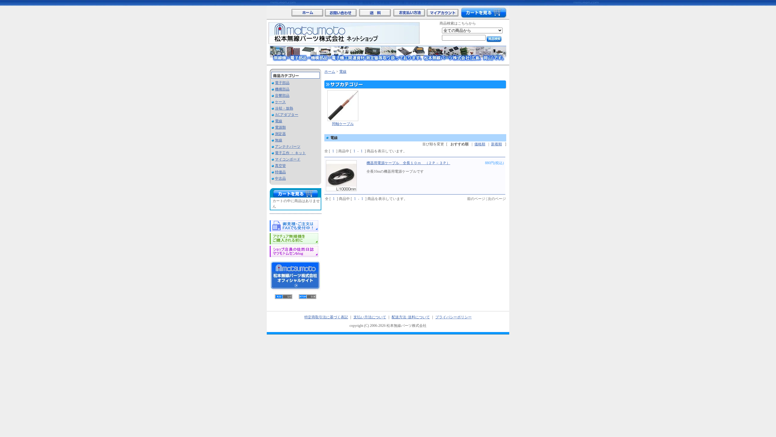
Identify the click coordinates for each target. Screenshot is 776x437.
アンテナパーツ (287, 146)
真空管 (280, 166)
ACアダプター (286, 115)
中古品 (280, 178)
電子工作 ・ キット (290, 153)
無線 (278, 140)
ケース (280, 102)
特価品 (280, 172)
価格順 (479, 144)
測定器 (280, 134)
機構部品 (282, 89)
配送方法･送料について (411, 317)
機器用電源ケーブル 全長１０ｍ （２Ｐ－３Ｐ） (408, 163)
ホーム (329, 71)
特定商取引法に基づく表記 (326, 317)
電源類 (280, 127)
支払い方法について (369, 317)
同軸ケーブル (343, 124)
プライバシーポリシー (453, 317)
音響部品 (282, 95)
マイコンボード (287, 159)
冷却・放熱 (284, 108)
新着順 (496, 144)
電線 (278, 121)
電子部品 (282, 83)
